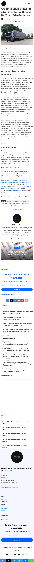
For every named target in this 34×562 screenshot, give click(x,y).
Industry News (15, 201)
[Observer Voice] (3, 3)
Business (17, 247)
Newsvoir (18, 203)
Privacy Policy (5, 501)
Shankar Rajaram (15, 205)
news (10, 182)
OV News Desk (6, 19)
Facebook (21, 197)
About (2, 496)
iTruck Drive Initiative (24, 201)
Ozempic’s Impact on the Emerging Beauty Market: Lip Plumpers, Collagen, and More (17, 252)
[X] (16, 238)
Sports (14, 182)
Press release (25, 203)
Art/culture (28, 182)
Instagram (16, 197)
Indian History (9, 188)
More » (31, 235)
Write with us (4, 515)
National (24, 180)
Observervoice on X (7, 375)
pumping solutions (6, 205)
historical (3, 186)
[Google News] (17, 209)
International (5, 182)
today (27, 188)
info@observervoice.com (10, 482)
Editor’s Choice (20, 182)
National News (12, 203)
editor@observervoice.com (11, 487)
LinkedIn (28, 197)
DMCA (3, 504)
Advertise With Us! (6, 513)
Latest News (4, 203)
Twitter (10, 197)
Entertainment (16, 190)
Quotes (8, 184)
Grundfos (9, 201)
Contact (3, 499)
